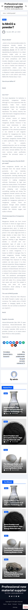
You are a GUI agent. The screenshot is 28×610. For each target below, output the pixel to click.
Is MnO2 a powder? (8, 25)
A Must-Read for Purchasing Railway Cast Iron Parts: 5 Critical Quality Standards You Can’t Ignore (13, 576)
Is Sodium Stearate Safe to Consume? (7, 354)
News (4, 19)
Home (4, 604)
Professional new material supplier (13, 5)
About (9, 604)
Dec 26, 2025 (15, 470)
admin (15, 379)
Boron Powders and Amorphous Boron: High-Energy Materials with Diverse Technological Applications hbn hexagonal (13, 529)
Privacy (25, 604)
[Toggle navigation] (2, 6)
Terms (19, 604)
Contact (14, 604)
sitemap (15, 607)
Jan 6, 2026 (15, 413)
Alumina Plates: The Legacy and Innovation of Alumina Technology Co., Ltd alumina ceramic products (13, 411)
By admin (9, 32)
